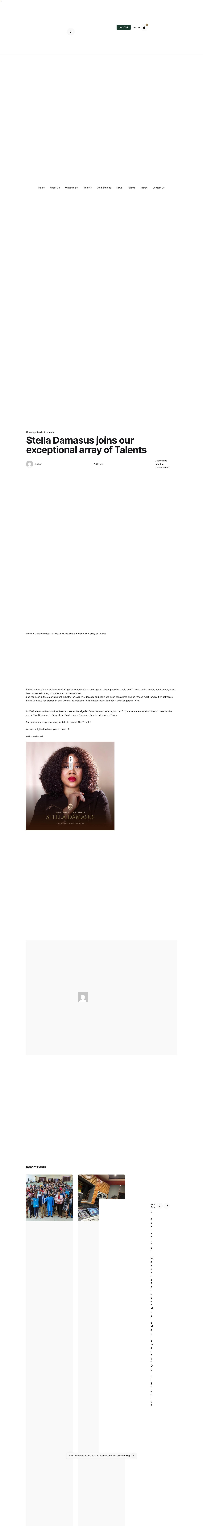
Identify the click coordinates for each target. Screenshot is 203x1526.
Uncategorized (34, 432)
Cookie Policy (123, 1455)
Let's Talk (123, 27)
